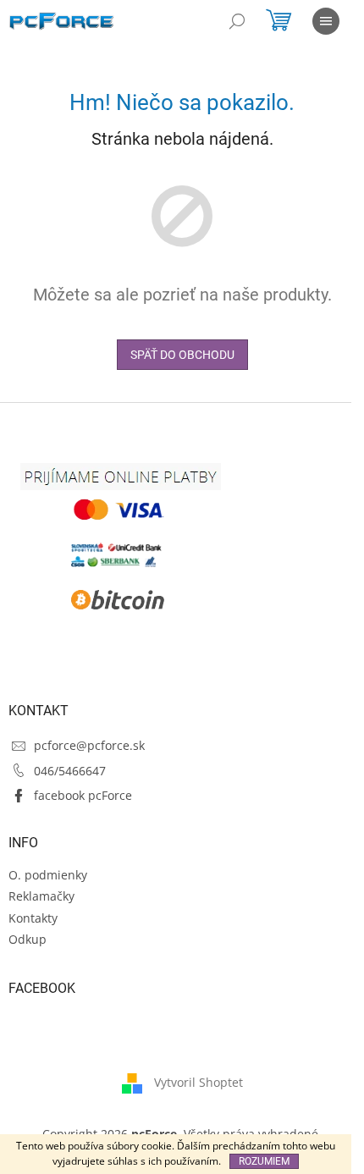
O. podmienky (47, 875)
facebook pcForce (83, 795)
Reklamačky (41, 896)
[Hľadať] (237, 21)
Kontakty (33, 918)
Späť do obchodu (182, 354)
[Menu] (326, 21)
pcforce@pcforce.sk (89, 745)
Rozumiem (264, 1161)
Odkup (27, 939)
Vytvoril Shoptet (198, 1081)
